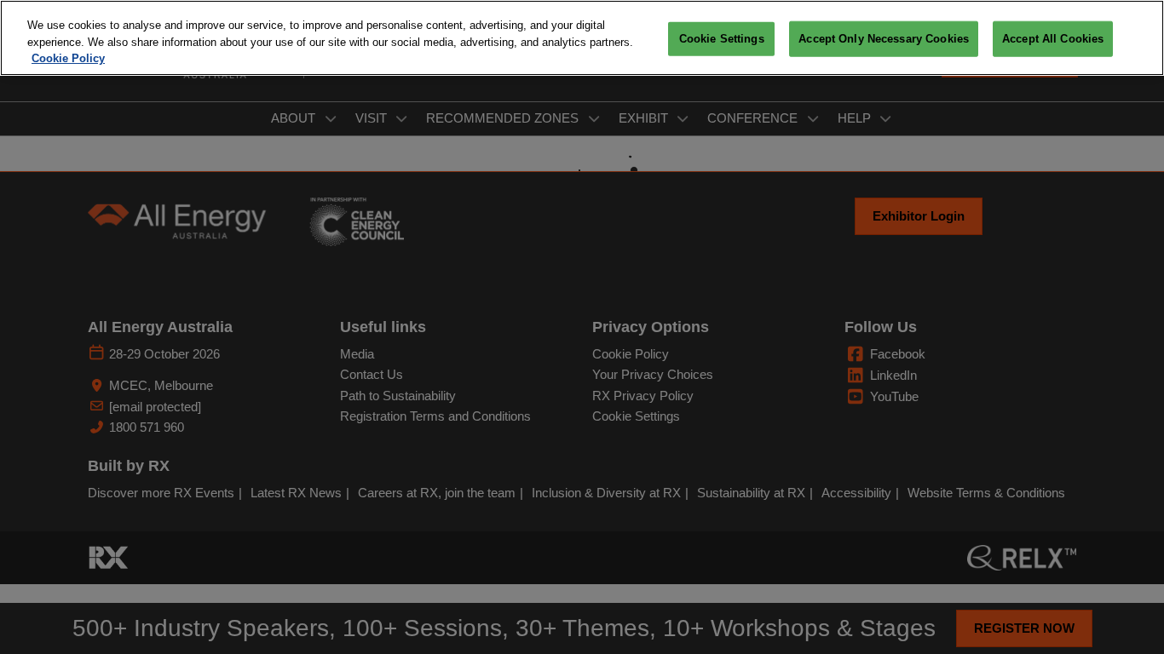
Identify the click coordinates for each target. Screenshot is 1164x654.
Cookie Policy (68, 58)
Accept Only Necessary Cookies (883, 38)
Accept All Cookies (1052, 38)
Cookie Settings (721, 38)
